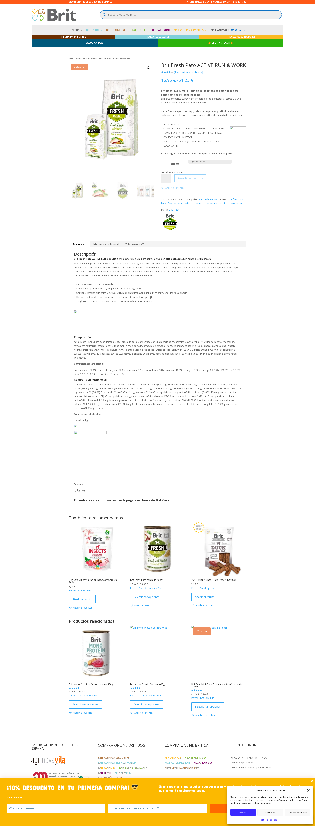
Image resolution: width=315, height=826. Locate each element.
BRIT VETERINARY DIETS (188, 30)
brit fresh (233, 199)
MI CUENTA (237, 758)
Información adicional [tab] (106, 244)
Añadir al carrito (190, 178)
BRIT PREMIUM (115, 30)
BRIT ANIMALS (219, 30)
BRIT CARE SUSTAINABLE (133, 768)
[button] (308, 790)
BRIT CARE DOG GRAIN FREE (113, 758)
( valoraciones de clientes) (188, 72)
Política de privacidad (242, 763)
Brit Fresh (89, 58)
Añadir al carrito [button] (82, 599)
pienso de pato (181, 203)
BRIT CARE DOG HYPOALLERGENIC (117, 763)
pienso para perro (232, 203)
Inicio (71, 58)
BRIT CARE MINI (160, 30)
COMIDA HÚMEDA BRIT (177, 763)
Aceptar (243, 812)
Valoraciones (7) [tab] (134, 244)
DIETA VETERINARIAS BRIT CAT (181, 768)
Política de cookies (268, 819)
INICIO (75, 30)
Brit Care (162, 500)
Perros (79, 58)
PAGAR (264, 758)
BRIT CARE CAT (172, 758)
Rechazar (270, 812)
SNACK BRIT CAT (203, 763)
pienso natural (214, 203)
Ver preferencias (297, 812)
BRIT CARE (92, 30)
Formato (175, 163)
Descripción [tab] (79, 244)
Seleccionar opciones (146, 597)
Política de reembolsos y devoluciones (251, 767)
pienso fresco (198, 203)
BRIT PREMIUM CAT (196, 758)
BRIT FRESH (139, 30)
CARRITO (252, 758)
